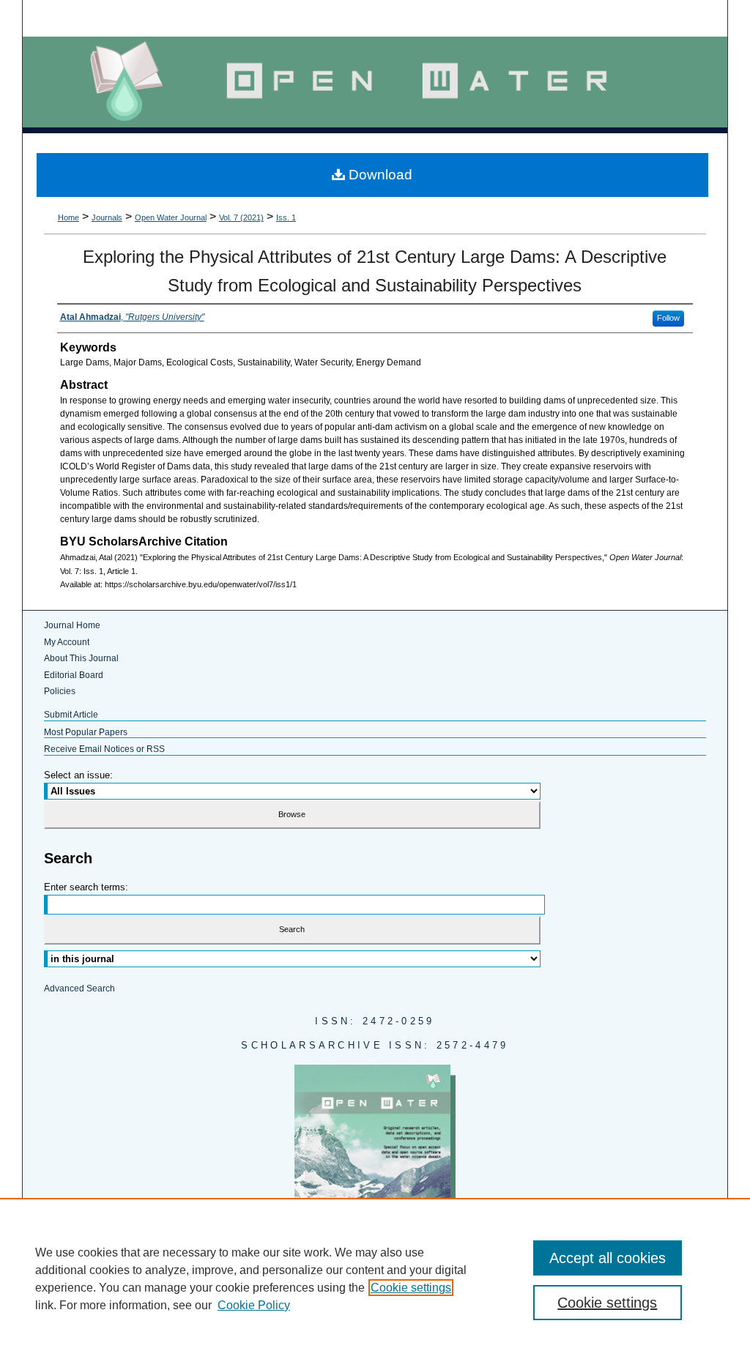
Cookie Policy (254, 1305)
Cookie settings (411, 1287)
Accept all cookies (607, 1258)
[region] (375, 1278)
